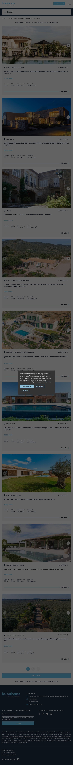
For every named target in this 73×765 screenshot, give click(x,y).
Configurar (39, 386)
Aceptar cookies (27, 386)
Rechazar (25, 390)
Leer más (48, 382)
